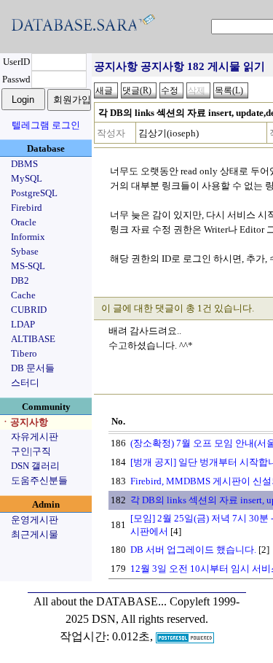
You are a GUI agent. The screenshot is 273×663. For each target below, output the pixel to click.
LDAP (23, 324)
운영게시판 (34, 519)
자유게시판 (34, 436)
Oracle (23, 222)
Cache (23, 295)
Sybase (25, 251)
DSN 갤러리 (35, 465)
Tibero (24, 353)
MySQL (26, 178)
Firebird (26, 207)
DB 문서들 (33, 367)
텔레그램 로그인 (46, 125)
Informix (28, 236)
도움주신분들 (39, 480)
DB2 (20, 280)
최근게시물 (34, 534)
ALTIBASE (33, 338)
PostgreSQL (34, 192)
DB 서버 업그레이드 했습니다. (193, 549)
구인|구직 (31, 451)
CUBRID (29, 309)
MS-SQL (28, 265)
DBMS (24, 163)
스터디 (25, 382)
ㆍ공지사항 (24, 421)
